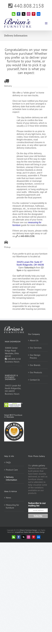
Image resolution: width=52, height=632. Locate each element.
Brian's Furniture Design (28, 530)
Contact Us (35, 379)
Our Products (36, 372)
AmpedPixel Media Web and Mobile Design (30, 532)
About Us (34, 340)
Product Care (12, 469)
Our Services (36, 347)
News (8, 497)
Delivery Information (11, 478)
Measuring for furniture (12, 506)
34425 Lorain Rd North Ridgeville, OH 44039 (13, 388)
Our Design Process (35, 356)
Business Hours (12, 361)
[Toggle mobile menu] (46, 23)
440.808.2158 (28, 5)
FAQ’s (8, 462)
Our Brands (35, 365)
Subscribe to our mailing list (37, 504)
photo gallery (38, 465)
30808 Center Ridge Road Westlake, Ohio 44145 (12, 351)
